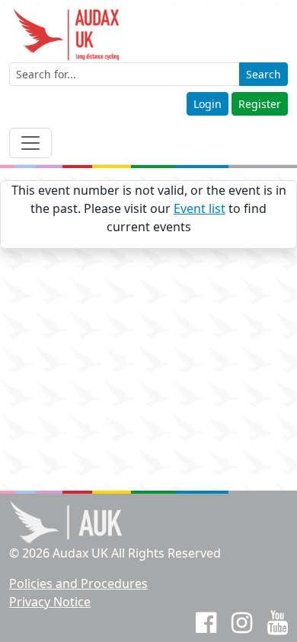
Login (207, 104)
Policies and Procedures (78, 583)
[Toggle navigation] (30, 143)
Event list (199, 208)
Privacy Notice (50, 601)
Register (259, 104)
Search (263, 74)
